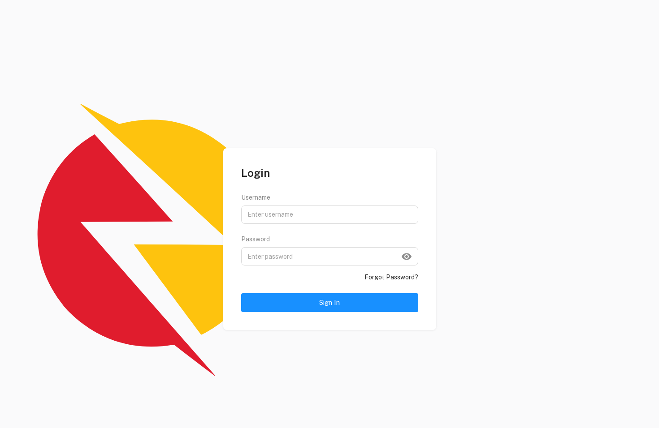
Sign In (329, 302)
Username (255, 197)
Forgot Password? (391, 277)
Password (255, 239)
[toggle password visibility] (406, 256)
